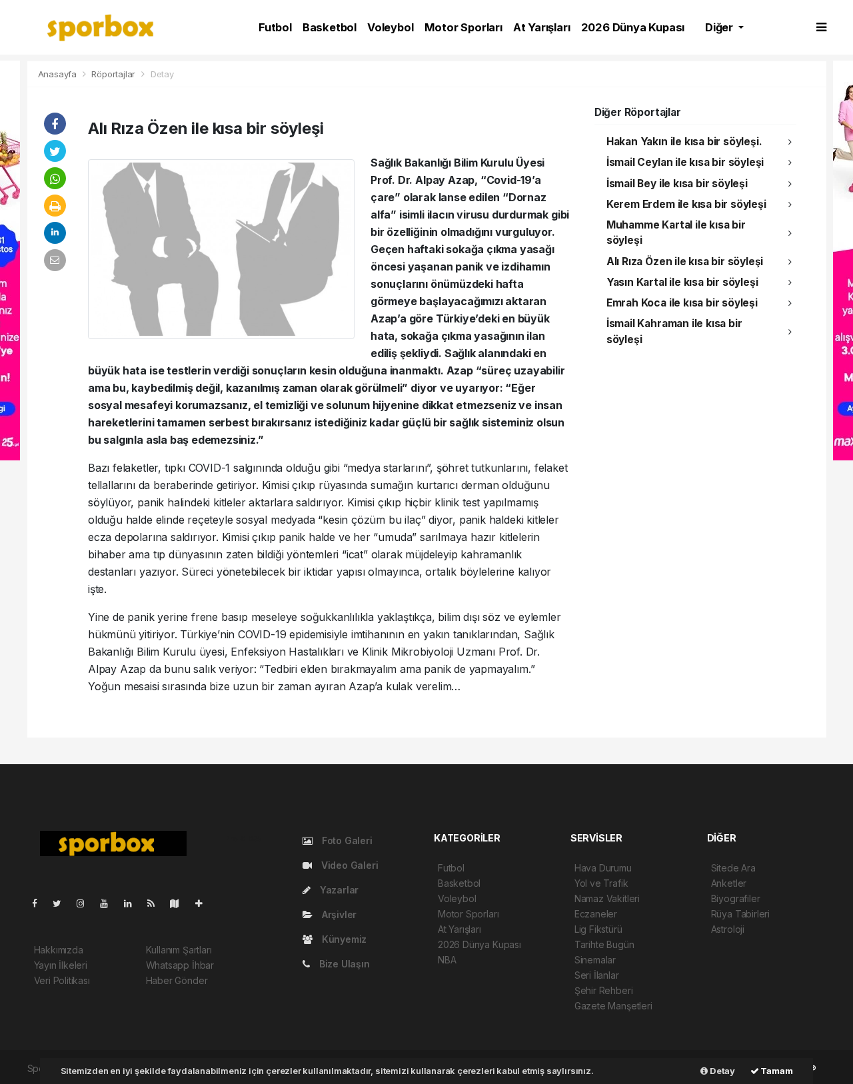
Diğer (720, 27)
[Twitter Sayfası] (62, 903)
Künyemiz (343, 939)
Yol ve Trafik (601, 883)
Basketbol (330, 27)
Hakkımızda (58, 949)
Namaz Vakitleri (607, 898)
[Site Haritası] (180, 903)
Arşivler (338, 914)
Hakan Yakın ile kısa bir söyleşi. (684, 141)
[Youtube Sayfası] (109, 903)
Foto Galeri (346, 840)
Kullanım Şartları (179, 949)
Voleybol (390, 27)
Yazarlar (338, 889)
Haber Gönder (177, 980)
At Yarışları (541, 27)
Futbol (275, 27)
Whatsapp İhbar (180, 965)
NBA (447, 959)
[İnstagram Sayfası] (86, 903)
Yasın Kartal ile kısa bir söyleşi (682, 282)
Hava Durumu (603, 867)
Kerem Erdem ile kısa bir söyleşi (686, 204)
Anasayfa (58, 74)
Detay (721, 1070)
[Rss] (156, 903)
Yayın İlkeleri (60, 965)
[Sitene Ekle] (204, 903)
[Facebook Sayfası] (40, 903)
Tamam (776, 1070)
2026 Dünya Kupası (633, 27)
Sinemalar (595, 959)
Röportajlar (113, 74)
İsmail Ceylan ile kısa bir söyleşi (685, 162)
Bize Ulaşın (343, 963)
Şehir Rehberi (603, 990)
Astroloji (727, 929)
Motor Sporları (463, 27)
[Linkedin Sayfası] (133, 903)
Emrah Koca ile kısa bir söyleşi (682, 302)
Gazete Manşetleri (613, 1005)
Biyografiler (735, 898)
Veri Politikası (62, 980)
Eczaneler (595, 913)
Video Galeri (348, 865)
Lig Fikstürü (598, 929)
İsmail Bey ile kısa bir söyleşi (677, 183)
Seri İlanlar (596, 975)
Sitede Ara (733, 867)
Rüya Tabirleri (740, 913)
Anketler (728, 883)
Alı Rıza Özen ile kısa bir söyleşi (684, 261)
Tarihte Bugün (604, 944)
